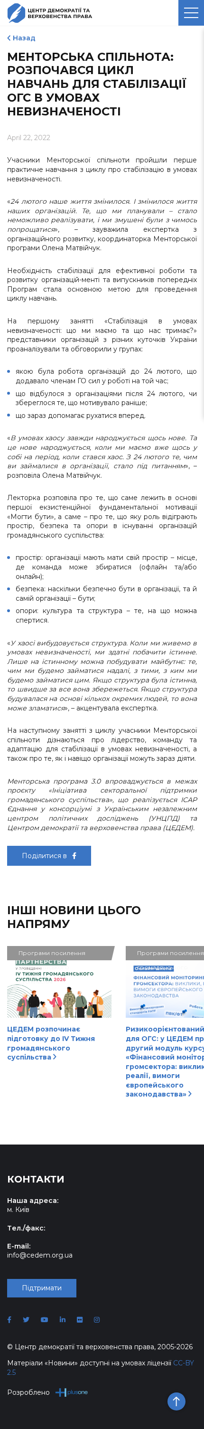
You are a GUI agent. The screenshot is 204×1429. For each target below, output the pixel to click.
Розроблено (28, 1392)
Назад (24, 38)
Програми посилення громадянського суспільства (52, 954)
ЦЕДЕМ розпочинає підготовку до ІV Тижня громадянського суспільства (51, 1043)
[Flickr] (80, 1319)
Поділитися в (45, 856)
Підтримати (42, 1288)
